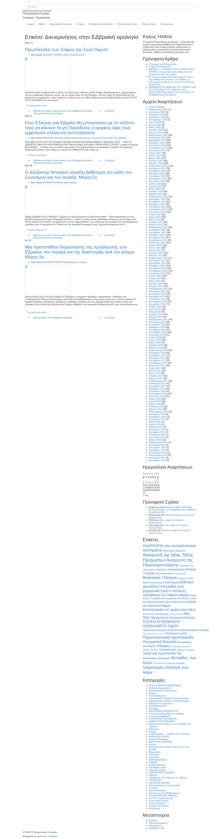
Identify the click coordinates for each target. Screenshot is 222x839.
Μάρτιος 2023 (155, 194)
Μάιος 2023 (154, 189)
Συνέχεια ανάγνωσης (37, 105)
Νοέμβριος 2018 (157, 327)
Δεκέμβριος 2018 (157, 324)
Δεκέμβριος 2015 (157, 416)
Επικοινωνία (167, 24)
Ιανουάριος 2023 (157, 199)
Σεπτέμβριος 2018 (158, 332)
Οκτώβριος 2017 (157, 360)
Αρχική (30, 24)
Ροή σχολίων (155, 825)
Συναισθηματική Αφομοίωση (180, 646)
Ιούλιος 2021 (155, 245)
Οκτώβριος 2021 (157, 237)
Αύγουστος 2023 (157, 181)
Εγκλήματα (172, 582)
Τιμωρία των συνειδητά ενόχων (164, 793)
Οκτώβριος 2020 (157, 268)
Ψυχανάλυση (158, 663)
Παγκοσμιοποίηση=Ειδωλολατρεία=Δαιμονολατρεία (176, 630)
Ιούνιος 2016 (155, 401)
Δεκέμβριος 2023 (157, 171)
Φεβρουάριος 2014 (158, 442)
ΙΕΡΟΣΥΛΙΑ (179, 601)
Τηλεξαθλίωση (167, 649)
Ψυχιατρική (169, 663)
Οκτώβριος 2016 (157, 391)
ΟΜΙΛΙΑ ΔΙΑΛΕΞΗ (158, 759)
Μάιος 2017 (154, 373)
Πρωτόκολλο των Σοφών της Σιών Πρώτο (66, 49)
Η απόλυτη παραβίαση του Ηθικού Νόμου (166, 593)
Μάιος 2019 (154, 311)
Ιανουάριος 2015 (157, 429)
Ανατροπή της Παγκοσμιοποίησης (168, 562)
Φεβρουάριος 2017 (158, 381)
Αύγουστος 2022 (157, 212)
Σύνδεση (153, 820)
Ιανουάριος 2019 (157, 322)
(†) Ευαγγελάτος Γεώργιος (36, 13)
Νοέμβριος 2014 (157, 432)
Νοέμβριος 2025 (157, 114)
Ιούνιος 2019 (155, 309)
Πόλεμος (163, 646)
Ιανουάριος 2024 (157, 168)
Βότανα (152, 693)
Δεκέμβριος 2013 (157, 447)
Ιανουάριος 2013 (157, 457)
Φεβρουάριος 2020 (158, 288)
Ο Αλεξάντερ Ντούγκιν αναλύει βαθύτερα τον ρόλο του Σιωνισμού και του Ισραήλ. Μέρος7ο (78, 175)
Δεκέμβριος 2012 (157, 460)
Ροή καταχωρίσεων (158, 823)
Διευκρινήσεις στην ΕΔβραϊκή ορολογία (72, 111)
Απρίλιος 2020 (156, 283)
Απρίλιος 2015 (156, 427)
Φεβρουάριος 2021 (158, 258)
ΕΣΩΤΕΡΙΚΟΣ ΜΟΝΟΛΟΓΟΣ (164, 711)
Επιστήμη (153, 708)
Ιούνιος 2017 (155, 370)
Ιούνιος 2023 (155, 186)
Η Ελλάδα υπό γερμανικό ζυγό (163, 588)
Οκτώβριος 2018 (157, 329)
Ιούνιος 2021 (155, 247)
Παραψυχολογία (157, 770)
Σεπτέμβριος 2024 (158, 148)
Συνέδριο (153, 788)
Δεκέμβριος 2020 (157, 263)
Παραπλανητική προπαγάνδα (168, 637)
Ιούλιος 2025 (155, 122)
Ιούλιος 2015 (155, 422)
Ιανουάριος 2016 (157, 414)
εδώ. (187, 52)
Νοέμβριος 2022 (157, 204)
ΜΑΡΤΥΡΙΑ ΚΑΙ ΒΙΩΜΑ (160, 741)
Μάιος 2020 (154, 281)
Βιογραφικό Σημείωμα (61, 24)
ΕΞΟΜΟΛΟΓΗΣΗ (158, 706)
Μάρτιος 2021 (155, 255)
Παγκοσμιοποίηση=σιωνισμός (48, 113)
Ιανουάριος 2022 (157, 230)
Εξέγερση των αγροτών (161, 703)
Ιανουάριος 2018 (157, 352)
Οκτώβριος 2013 (157, 450)
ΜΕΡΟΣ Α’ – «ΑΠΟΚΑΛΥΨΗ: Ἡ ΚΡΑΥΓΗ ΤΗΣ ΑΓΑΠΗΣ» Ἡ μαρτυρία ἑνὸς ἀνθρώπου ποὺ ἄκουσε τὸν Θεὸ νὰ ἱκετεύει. (171, 72)
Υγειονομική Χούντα (159, 800)
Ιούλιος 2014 (155, 439)
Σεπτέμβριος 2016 (158, 393)
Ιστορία (83, 262)
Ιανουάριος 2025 (157, 137)
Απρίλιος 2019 (156, 314)
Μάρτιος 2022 (155, 224)
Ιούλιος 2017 (155, 368)
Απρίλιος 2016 (156, 406)
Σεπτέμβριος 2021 (158, 240)
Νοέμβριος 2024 (157, 142)
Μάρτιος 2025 (155, 132)
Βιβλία (42, 24)
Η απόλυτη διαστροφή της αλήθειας (109, 138)
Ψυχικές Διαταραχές (159, 806)
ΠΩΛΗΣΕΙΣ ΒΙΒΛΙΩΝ (159, 782)
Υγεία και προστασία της (162, 653)
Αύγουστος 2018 (157, 334)
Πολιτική (72, 182)
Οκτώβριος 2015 (157, 419)
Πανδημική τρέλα (176, 633)
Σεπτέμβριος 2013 (158, 452)
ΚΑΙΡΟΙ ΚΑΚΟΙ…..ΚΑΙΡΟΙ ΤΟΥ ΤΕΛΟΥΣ (169, 734)
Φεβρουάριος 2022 (158, 227)
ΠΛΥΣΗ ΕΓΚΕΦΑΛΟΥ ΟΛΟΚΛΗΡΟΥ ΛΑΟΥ (161, 624)
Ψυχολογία (154, 808)
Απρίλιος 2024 (156, 160)
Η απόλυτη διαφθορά (159, 716)
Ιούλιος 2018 (155, 337)
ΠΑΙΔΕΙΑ (153, 762)
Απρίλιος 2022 (156, 222)
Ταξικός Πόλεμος (150, 650)
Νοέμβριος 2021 (157, 235)
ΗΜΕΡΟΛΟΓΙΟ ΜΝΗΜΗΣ (162, 721)
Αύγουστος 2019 (157, 304)
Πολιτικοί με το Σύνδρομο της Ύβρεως (168, 777)
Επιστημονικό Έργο (127, 24)
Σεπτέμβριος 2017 (158, 363)
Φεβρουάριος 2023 (158, 196)
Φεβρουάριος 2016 (158, 411)
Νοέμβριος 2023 (157, 173)
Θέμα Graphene (50, 836)
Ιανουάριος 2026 (157, 112)
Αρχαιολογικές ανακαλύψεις (163, 690)
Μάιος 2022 (154, 219)
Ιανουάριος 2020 (157, 291)
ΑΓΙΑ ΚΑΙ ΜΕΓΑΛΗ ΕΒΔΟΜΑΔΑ (165, 685)
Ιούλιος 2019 (155, 306)
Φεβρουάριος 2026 (158, 109)
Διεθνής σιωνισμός (42, 111)
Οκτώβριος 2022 (157, 206)
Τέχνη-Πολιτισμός (157, 790)
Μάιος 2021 (154, 250)
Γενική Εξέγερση (76, 54)
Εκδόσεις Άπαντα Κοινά (101, 24)
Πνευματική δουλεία (159, 642)
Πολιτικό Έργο (149, 24)
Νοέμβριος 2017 (157, 358)
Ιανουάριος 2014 (157, 445)
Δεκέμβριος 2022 (157, 201)
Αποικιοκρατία (175, 569)
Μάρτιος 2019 (155, 317)
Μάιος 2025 (154, 127)
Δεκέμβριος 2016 (157, 386)
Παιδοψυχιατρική (157, 765)
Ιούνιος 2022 (155, 217)
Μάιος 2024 (154, 158)
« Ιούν (146, 495)
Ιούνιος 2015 (155, 424)
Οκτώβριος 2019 (157, 299)
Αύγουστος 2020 (157, 273)
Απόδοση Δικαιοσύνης (79, 138)
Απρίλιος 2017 (156, 375)
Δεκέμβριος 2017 (157, 355)
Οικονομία (154, 757)
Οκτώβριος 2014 (157, 434)
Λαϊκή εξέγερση (176, 614)
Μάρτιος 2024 (155, 163)
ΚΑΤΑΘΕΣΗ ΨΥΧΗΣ (159, 736)
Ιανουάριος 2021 (157, 260)
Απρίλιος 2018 (156, 345)
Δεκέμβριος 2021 (157, 232)
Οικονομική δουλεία (182, 617)
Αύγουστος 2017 (157, 365)
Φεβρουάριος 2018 (158, 350)
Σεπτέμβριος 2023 (158, 178)
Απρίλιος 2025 (156, 130)
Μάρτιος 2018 (155, 347)
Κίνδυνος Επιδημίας (159, 739)
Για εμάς (80, 24)
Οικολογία (154, 754)
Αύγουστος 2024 (157, 150)
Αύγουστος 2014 (157, 437)
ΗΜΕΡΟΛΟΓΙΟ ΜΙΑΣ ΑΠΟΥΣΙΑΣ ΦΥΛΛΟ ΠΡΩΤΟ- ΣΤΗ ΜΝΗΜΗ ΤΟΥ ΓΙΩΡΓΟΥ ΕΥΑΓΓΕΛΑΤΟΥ (172, 510)
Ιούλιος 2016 (155, 399)
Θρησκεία (73, 262)
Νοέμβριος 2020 (157, 265)
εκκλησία (180, 663)
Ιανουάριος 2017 (157, 383)
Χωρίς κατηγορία (157, 803)
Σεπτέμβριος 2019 (158, 301)
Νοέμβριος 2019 (157, 296)
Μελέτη (152, 744)
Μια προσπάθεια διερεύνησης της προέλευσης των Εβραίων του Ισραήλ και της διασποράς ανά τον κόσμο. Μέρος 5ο (80, 251)
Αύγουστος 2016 (157, 396)
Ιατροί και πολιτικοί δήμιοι (169, 603)
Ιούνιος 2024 (155, 155)
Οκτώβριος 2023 (157, 176)
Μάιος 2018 (154, 342)
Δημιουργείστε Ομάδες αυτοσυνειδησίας (169, 701)
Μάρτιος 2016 (155, 409)
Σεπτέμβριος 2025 (158, 119)
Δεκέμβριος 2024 (157, 140)
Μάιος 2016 (154, 404)
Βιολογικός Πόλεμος (160, 577)
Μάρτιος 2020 (155, 286)
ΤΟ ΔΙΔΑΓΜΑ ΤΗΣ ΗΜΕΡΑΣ (163, 795)
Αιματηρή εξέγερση (174, 550)
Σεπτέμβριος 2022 (158, 209)
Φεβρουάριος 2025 (158, 135)
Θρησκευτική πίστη (159, 601)
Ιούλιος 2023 (155, 183)
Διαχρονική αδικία (186, 578)
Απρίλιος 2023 (156, 191)
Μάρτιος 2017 (155, 378)
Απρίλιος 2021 (156, 253)
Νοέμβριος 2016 (157, 388)
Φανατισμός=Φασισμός (157, 658)
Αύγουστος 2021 (157, 242)
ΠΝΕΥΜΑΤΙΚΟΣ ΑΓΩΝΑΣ (161, 772)
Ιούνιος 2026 (155, 107)
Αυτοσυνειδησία (179, 574)
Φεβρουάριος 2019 (158, 319)
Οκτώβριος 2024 (157, 145)
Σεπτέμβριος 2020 (158, 270)
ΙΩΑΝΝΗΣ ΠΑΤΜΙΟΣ (53, 54)
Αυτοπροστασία (164, 573)
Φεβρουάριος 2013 (158, 455)
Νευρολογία (155, 752)
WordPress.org (156, 828)
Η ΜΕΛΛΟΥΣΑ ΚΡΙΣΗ (160, 66)
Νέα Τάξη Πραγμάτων (166, 615)
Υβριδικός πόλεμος (186, 650)
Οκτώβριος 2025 (157, 117)
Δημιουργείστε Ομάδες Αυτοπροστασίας (169, 698)
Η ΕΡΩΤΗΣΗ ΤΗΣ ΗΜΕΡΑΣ (163, 718)
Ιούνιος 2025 (155, 125)
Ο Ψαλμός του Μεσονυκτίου (163, 64)
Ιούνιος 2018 (155, 340)
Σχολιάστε (110, 111)
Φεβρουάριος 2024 (158, 165)
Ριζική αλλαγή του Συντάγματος (164, 785)
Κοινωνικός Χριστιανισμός (156, 614)
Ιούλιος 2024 (155, 153)
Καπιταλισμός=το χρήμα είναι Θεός (169, 610)
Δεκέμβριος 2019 (157, 294)
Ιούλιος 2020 (155, 276)
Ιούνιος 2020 (155, 278)
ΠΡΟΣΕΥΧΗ (155, 780)
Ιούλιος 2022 (155, 214)
